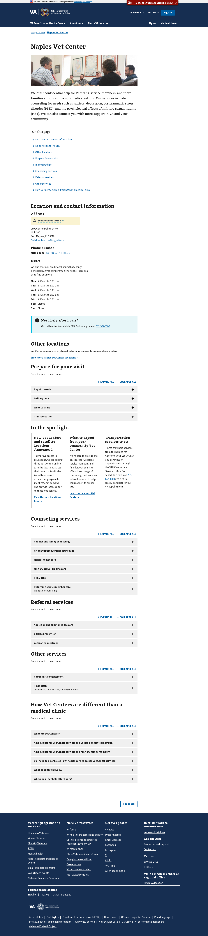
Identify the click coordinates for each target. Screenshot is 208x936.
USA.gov (126, 921)
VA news (109, 829)
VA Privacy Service (85, 921)
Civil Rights (53, 917)
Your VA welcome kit (78, 874)
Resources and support (156, 844)
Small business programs (41, 867)
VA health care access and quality (85, 834)
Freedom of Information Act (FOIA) (81, 917)
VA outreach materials (79, 869)
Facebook (110, 845)
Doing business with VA (79, 859)
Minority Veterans (37, 843)
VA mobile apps (75, 849)
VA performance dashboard (149, 921)
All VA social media (115, 870)
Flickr (108, 860)
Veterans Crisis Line (154, 832)
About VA (75, 23)
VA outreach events (38, 873)
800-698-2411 (151, 861)
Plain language (162, 917)
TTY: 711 (148, 867)
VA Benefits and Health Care (46, 23)
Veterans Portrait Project (42, 926)
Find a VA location (153, 883)
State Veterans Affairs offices (82, 854)
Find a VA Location (98, 23)
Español (32, 894)
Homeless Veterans (38, 833)
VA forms (71, 829)
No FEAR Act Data (108, 921)
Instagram (110, 850)
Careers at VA (74, 864)
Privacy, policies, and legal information (50, 921)
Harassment (110, 917)
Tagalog (44, 894)
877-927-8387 (103, 326)
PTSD (31, 848)
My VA (152, 23)
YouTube (110, 865)
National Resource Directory (43, 878)
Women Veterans (37, 838)
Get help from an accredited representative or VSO (82, 841)
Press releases (113, 834)
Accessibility (36, 917)
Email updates (113, 839)
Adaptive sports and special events (43, 860)
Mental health (35, 853)
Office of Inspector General (135, 917)
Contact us (153, 12)
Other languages (62, 894)
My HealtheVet (169, 23)
